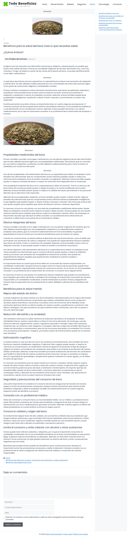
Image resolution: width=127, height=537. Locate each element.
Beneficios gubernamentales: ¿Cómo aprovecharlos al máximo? (110, 29)
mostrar (31, 59)
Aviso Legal (67, 534)
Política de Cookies (80, 534)
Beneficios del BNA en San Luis (109, 13)
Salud (92, 4)
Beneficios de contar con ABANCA (110, 21)
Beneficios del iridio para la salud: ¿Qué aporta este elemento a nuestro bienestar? (37, 460)
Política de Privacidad (53, 534)
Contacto (117, 4)
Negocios (81, 4)
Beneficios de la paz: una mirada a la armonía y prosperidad (111, 17)
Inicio (44, 4)
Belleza (70, 4)
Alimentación (57, 4)
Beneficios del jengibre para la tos (18, 462)
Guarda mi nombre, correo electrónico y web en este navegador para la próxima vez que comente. (44, 518)
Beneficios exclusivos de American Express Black (110, 24)
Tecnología (103, 4)
